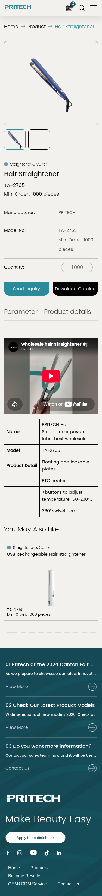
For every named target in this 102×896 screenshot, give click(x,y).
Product (36, 27)
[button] (12, 632)
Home (11, 27)
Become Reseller (25, 876)
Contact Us (68, 884)
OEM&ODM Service (27, 884)
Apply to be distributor (35, 837)
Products (39, 867)
